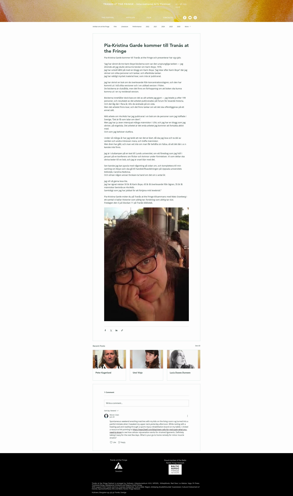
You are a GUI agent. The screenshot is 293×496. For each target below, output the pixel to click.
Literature (124, 27)
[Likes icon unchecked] (111, 442)
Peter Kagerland (103, 372)
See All (197, 346)
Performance (137, 27)
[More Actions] (187, 416)
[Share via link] (122, 330)
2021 (155, 27)
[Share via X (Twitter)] (111, 330)
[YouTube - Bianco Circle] (190, 17)
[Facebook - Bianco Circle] (184, 17)
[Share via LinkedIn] (116, 330)
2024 (163, 27)
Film (115, 27)
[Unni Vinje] (146, 359)
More (187, 27)
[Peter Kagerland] (109, 359)
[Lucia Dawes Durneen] (183, 359)
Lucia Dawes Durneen (180, 372)
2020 (178, 27)
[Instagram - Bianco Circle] (195, 17)
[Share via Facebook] (105, 330)
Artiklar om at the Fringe (101, 27)
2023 (170, 27)
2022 (147, 27)
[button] (108, 17)
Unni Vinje (137, 372)
